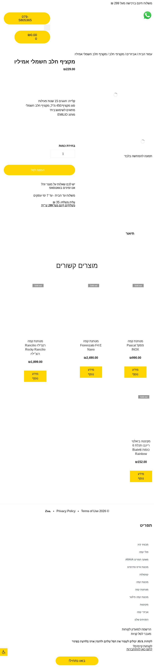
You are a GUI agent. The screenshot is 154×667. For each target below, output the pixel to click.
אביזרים (131, 54)
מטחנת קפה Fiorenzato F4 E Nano (91, 345)
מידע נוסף (135, 372)
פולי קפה (143, 552)
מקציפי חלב (116, 54)
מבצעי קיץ (143, 544)
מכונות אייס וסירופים (137, 567)
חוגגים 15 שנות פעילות (52, 101)
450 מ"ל (56, 105)
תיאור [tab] (130, 233)
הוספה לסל (38, 170)
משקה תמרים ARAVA (136, 559)
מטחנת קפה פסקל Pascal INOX (135, 345)
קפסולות (144, 574)
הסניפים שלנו (141, 619)
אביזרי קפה (142, 612)
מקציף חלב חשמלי (37, 105)
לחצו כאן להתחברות (139, 649)
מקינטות (144, 604)
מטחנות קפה (141, 589)
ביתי (52, 110)
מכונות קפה (142, 582)
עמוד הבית (145, 54)
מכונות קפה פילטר (138, 597)
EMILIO (62, 114)
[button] (47, 27)
